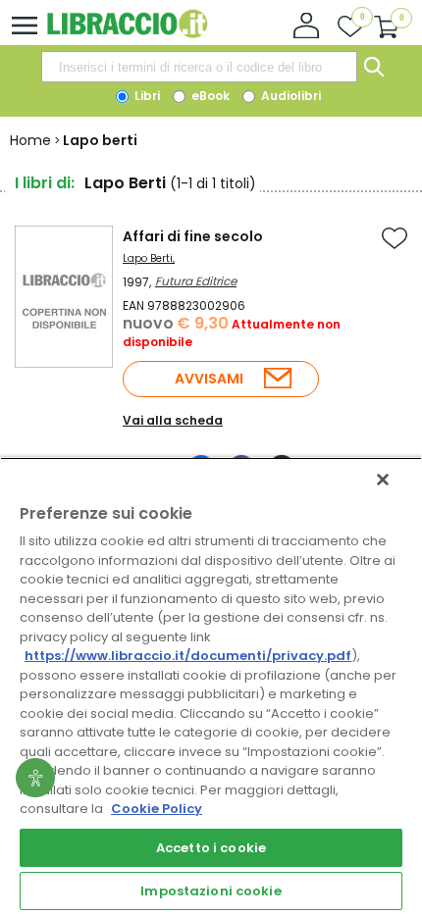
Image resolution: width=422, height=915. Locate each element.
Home (30, 140)
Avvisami (209, 378)
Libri (146, 95)
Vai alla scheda (173, 420)
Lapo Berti (148, 258)
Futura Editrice (196, 281)
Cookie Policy (156, 808)
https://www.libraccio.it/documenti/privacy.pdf (188, 655)
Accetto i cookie (211, 848)
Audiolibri (289, 95)
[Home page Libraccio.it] (127, 33)
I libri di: (45, 183)
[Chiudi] (383, 479)
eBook (209, 95)
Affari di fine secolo (193, 236)
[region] (211, 686)
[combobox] (199, 66)
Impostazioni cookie (210, 891)
